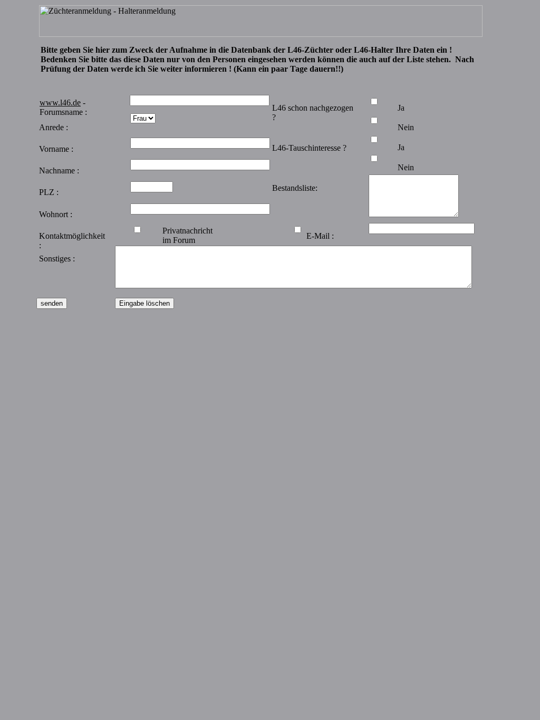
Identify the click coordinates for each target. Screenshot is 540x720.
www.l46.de (60, 102)
